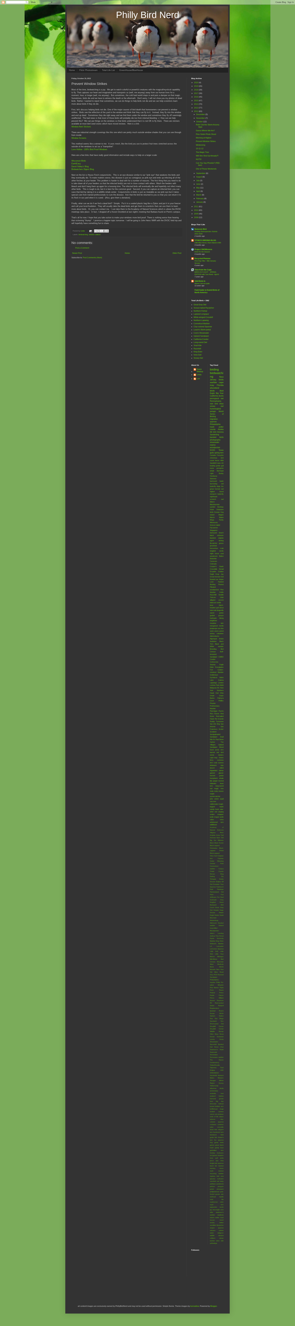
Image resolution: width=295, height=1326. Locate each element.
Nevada (212, 969)
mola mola (214, 791)
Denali (221, 569)
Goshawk (213, 900)
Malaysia (213, 688)
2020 (196, 83)
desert (212, 768)
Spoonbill (213, 1044)
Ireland (221, 925)
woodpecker (215, 447)
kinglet (212, 1163)
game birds (219, 1142)
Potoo (221, 993)
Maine (221, 517)
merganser (214, 626)
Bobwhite (213, 558)
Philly (218, 982)
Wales (212, 1078)
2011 (196, 206)
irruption (221, 1155)
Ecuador (213, 571)
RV (211, 1003)
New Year (220, 969)
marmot (221, 1166)
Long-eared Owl (200, 342)
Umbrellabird (214, 1073)
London (221, 683)
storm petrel (219, 631)
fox (222, 486)
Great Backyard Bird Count (217, 904)
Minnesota (214, 522)
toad (222, 1217)
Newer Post (77, 253)
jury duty (220, 1160)
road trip (217, 1199)
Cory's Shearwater (201, 333)
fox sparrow (219, 1140)
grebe (218, 466)
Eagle (221, 664)
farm (222, 1132)
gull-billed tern (217, 1150)
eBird (222, 768)
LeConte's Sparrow (217, 949)
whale (212, 471)
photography (215, 440)
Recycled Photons (202, 258)
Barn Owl (220, 837)
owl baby (220, 1181)
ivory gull (214, 1158)
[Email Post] (90, 231)
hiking (221, 618)
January (199, 202)
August (199, 177)
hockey (212, 1153)
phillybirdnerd (214, 1192)
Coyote (221, 871)
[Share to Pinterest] (107, 231)
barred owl (214, 752)
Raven (216, 714)
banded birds (217, 437)
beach (221, 533)
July (198, 180)
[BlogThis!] (98, 231)
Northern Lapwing (201, 320)
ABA (222, 460)
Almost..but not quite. (202, 283)
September (201, 173)
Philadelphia (215, 424)
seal (222, 553)
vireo (222, 819)
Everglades (219, 667)
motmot (221, 1171)
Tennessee (214, 1054)
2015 (196, 101)
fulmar (221, 770)
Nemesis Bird (200, 229)
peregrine (220, 468)
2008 (196, 217)
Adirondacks (214, 636)
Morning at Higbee (203, 138)
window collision (95, 234)
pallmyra (213, 1184)
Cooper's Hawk (217, 566)
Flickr (211, 894)
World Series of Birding (217, 414)
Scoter (221, 729)
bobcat (221, 1104)
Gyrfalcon (213, 677)
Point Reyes (217, 990)
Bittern (212, 502)
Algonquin (213, 639)
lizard (222, 491)
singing (221, 812)
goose (221, 543)
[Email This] (95, 231)
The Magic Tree (202, 152)
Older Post (177, 253)
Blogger (213, 1306)
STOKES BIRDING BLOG (205, 240)
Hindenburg (214, 920)
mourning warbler (217, 1173)
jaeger (215, 781)
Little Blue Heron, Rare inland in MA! (208, 243)
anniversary (214, 1091)
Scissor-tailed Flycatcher (204, 308)
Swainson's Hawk (217, 1049)
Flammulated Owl (217, 892)
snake (212, 814)
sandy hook (214, 809)
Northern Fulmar (200, 311)
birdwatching (83, 234)
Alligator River (217, 832)
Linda (199, 375)
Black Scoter (219, 843)
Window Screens (78, 138)
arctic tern (219, 750)
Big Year (220, 393)
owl (222, 398)
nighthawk (213, 497)
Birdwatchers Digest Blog (82, 169)
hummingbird (215, 409)
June (198, 184)
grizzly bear (219, 1148)
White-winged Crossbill (203, 317)
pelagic (213, 411)
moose (221, 791)
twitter (221, 1222)
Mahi (222, 685)
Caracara (213, 561)
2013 (196, 108)
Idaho (221, 677)
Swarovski (213, 1052)
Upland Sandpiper (201, 336)
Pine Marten (214, 987)
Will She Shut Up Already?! (207, 156)
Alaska (221, 429)
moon (222, 1168)
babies (221, 1096)
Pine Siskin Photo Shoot (206, 134)
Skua (216, 1034)
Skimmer (213, 479)
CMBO (221, 657)
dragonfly (220, 610)
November (200, 118)
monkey (212, 1168)
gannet (212, 773)
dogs (218, 486)
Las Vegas (219, 579)
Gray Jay (219, 574)
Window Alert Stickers (81, 126)
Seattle (221, 595)
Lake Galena (217, 680)
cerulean (220, 1114)
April (198, 191)
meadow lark (217, 623)
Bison (212, 843)
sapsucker (213, 1207)
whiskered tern (217, 822)
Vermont (221, 1075)
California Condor (201, 339)
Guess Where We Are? (205, 130)
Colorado (213, 564)
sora (222, 1210)
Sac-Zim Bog (215, 724)
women (212, 1241)
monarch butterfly (217, 494)
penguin (221, 1186)
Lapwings (213, 683)
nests (212, 468)
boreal (212, 1106)
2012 (196, 111)
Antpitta (212, 835)
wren (218, 1241)
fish (216, 1137)
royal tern (217, 1204)
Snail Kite (198, 345)
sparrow (213, 422)
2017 (196, 93)
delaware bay (217, 765)
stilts (211, 1212)
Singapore (213, 530)
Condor (212, 659)
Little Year (219, 954)
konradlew (194, 1306)
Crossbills (213, 569)
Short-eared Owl (217, 1024)
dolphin (221, 538)
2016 (196, 97)
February (200, 198)
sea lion (221, 628)
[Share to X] (101, 231)
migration (214, 419)
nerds (221, 551)
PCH (215, 975)
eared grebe (217, 613)
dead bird (213, 1129)
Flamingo (220, 889)
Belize (221, 556)
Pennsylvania (215, 401)
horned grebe (217, 775)
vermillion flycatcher (217, 1225)
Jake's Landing (217, 933)
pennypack (214, 398)
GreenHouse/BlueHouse (131, 70)
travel (222, 1220)
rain (222, 1194)
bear (211, 605)
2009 (196, 214)
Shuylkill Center (217, 1026)
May (198, 188)
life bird (213, 432)
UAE (222, 1070)
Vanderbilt (213, 1075)
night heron (214, 553)
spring (217, 453)
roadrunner (214, 1202)
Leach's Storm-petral (202, 330)
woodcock (214, 556)
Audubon (213, 641)
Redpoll (221, 1005)
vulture (221, 1230)
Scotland (213, 732)
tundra (212, 1222)
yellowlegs (213, 1243)
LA (211, 946)
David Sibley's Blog (80, 166)
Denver (212, 874)
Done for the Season (202, 252)
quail (222, 799)
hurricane (220, 1153)
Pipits (222, 987)
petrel (212, 1189)
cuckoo (221, 763)
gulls (212, 453)
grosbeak (213, 546)
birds (212, 390)
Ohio (222, 693)
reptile (221, 1197)
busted (212, 1111)
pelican (212, 1186)
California (214, 396)
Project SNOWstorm (203, 249)
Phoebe (213, 703)
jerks (222, 1158)
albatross (213, 1088)
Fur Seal (220, 897)
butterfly (213, 486)
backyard (213, 533)
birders (221, 755)
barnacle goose (217, 1098)
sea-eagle (216, 1210)
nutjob (212, 794)
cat (216, 1114)
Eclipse (218, 881)
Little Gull (214, 951)
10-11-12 (199, 148)
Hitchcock (213, 923)
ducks (221, 396)
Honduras (213, 476)
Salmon (212, 1016)
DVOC (212, 450)
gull (222, 466)
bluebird (213, 538)
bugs (222, 1109)
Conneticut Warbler (202, 324)
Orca (211, 975)
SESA (221, 1013)
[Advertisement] (107, 1290)
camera (221, 1111)
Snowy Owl (198, 358)
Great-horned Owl (217, 577)
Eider (212, 667)
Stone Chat (219, 1047)
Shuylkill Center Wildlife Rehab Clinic (217, 1031)
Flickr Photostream (88, 70)
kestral (221, 781)
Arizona (220, 432)
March (199, 195)
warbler (213, 382)
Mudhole (220, 964)
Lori (198, 379)
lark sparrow (219, 1163)
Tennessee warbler (217, 1057)
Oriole (212, 696)
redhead (213, 1197)
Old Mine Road (217, 972)
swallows (220, 1215)
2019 (196, 86)
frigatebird (213, 770)
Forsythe (220, 455)
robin (222, 1202)
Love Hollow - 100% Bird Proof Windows (89, 149)
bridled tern (219, 1106)
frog (211, 1142)
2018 (196, 90)
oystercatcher (215, 796)
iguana (214, 1155)
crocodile (220, 1127)
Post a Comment (82, 248)
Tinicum (213, 597)
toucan (212, 1220)
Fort (211, 670)
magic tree (219, 788)
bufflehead (214, 1109)
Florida (220, 385)
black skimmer (217, 535)
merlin (221, 626)
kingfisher (213, 620)
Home (72, 70)
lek (216, 1166)
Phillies (221, 701)
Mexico (212, 956)
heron (217, 460)
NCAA (221, 967)
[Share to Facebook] (104, 231)
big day (220, 1101)
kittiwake (213, 783)
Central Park (217, 863)
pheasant (220, 1189)
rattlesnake (214, 804)
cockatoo (213, 1124)
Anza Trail (220, 835)
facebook (216, 1132)
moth (211, 1171)
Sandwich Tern (217, 1021)
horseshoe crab (217, 548)
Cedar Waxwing (217, 861)
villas (221, 404)
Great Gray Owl (200, 305)
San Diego (219, 1018)
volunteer (220, 633)
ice (211, 1155)
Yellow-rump (214, 1086)
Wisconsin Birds (78, 161)
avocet (221, 600)
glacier (221, 773)
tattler (217, 1217)
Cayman (221, 858)
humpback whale (217, 778)
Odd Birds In (200, 281)
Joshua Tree (214, 936)
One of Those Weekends (206, 169)
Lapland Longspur (201, 314)
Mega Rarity (217, 520)
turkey (212, 633)
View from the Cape (203, 270)
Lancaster (220, 946)
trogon (216, 817)
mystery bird (214, 1176)
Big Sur (213, 840)
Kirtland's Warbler (217, 943)
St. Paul (216, 739)
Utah (222, 597)
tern (222, 453)
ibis (211, 781)
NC (218, 688)
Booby (221, 473)
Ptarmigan (213, 711)
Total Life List (108, 70)
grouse (221, 615)
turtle (222, 817)
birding (214, 369)
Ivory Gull (197, 355)
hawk (212, 427)
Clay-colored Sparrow (203, 327)
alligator (213, 600)
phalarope (213, 628)
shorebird (214, 388)
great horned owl (217, 489)
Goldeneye (214, 675)
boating (212, 466)
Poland (212, 993)
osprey (213, 445)
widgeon (221, 1233)
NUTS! (198, 159)
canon (212, 1114)
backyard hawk (217, 481)
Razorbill (197, 349)
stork (212, 631)
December (200, 114)
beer (211, 1101)
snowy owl (217, 406)
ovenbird (213, 1181)
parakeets (220, 1184)
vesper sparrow (217, 1228)
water (212, 1233)
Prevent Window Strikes (206, 141)
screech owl (217, 499)
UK (222, 463)
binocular (213, 1104)
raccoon (213, 801)
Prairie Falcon (217, 995)
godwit (212, 615)
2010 (196, 210)
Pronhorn (220, 1000)
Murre (212, 967)
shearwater (214, 442)
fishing (221, 541)
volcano (212, 1230)
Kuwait (212, 579)
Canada (213, 455)
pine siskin (214, 799)
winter (221, 1238)
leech (212, 1166)
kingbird (213, 551)
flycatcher (213, 543)
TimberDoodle (215, 1065)
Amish (221, 639)
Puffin (221, 592)
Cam (215, 856)
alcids (222, 1088)
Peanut (221, 584)
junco (212, 1160)
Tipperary (213, 1067)
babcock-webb (215, 602)
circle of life (214, 1116)
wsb (222, 1241)
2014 (196, 104)
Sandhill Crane (215, 463)
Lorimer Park (215, 685)
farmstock (213, 1135)
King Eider (198, 352)
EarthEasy (76, 163)
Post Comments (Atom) (92, 258)
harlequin (213, 618)
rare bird (214, 404)
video (212, 819)
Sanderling (214, 435)
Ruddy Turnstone (217, 721)
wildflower (213, 825)
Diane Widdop (200, 370)
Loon (212, 582)
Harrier (216, 915)
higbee (212, 491)
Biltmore (221, 840)
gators (212, 1145)
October (199, 122)
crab (215, 763)
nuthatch (220, 1179)
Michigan (220, 956)
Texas (221, 450)
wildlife (212, 1235)
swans (212, 1217)
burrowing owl (217, 484)
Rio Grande (219, 719)
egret (212, 541)
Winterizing (200, 145)
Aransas (213, 837)
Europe (217, 512)
